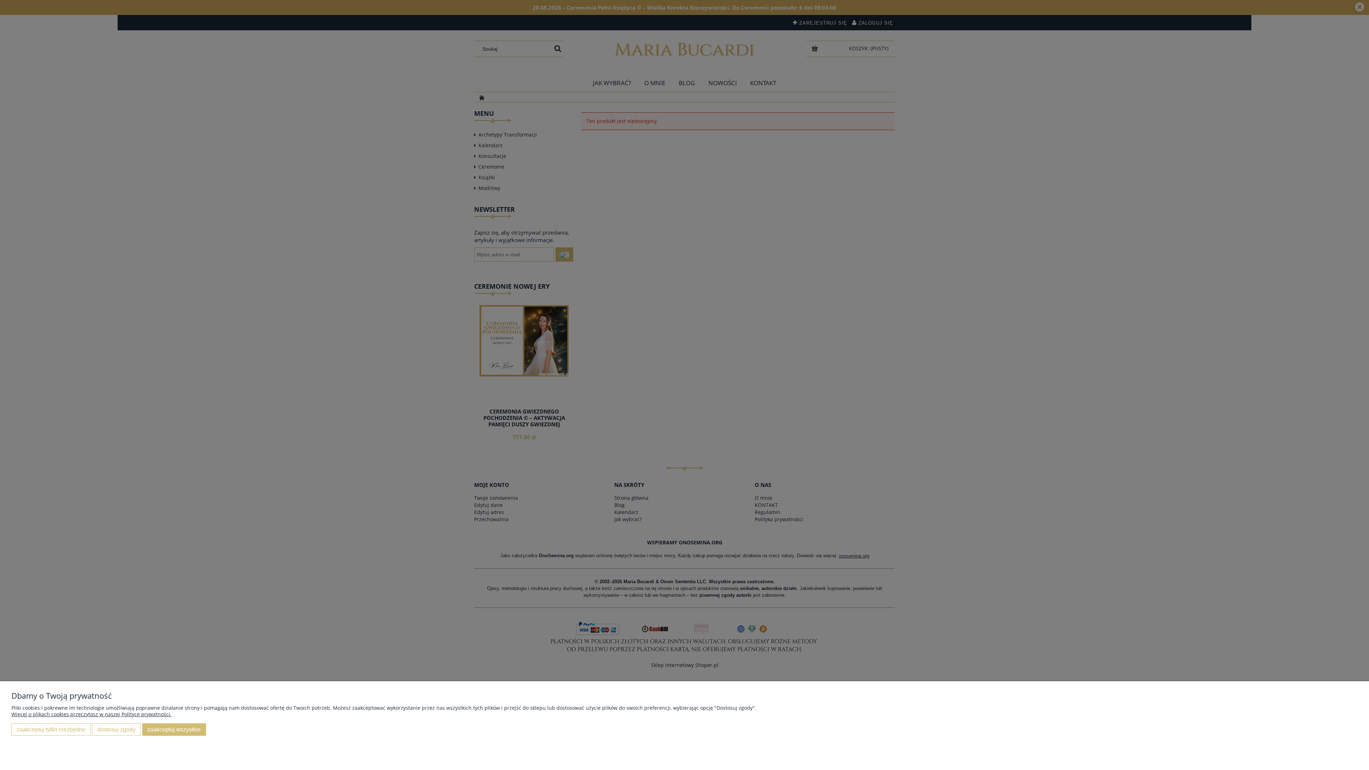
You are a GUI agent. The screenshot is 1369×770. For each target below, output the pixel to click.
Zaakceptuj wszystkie (174, 729)
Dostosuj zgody (116, 729)
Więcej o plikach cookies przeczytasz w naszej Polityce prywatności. (91, 714)
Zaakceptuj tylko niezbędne (51, 729)
